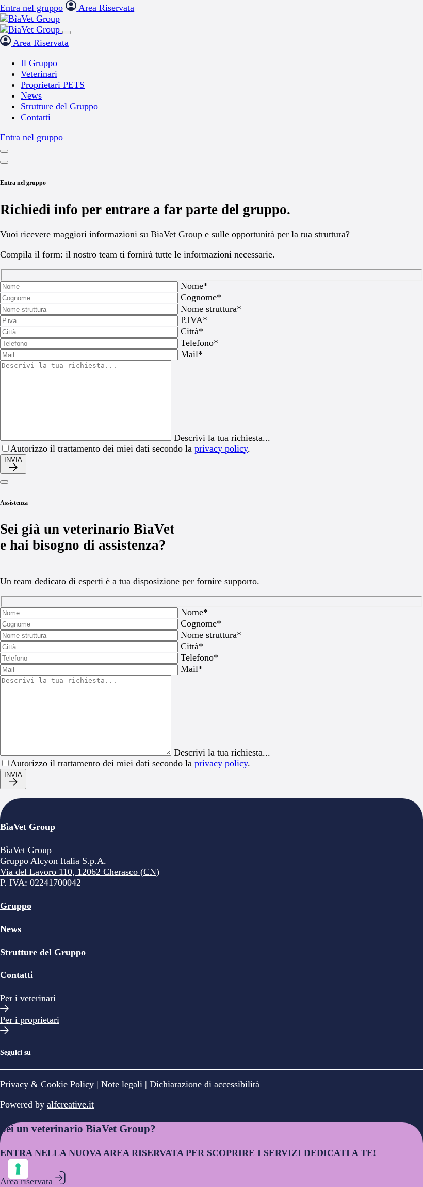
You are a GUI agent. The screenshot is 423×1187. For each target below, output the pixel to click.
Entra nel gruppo (31, 8)
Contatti (16, 975)
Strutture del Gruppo (43, 952)
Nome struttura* (211, 308)
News (10, 929)
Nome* (194, 286)
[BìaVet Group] (30, 18)
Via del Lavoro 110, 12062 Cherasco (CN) (79, 872)
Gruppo (15, 906)
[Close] (4, 162)
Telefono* (199, 343)
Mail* (192, 354)
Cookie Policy (67, 1084)
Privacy (14, 1084)
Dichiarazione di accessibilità (204, 1084)
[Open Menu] (4, 151)
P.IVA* (194, 320)
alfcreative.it (70, 1104)
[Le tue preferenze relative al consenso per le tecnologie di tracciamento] (18, 1169)
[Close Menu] (66, 32)
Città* (192, 331)
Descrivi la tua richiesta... (222, 437)
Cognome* (201, 297)
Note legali (121, 1084)
